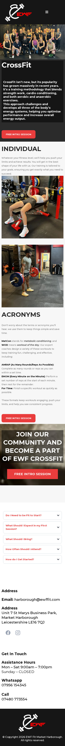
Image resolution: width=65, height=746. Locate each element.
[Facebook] (8, 633)
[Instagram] (18, 633)
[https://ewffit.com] (19, 12)
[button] (46, 12)
